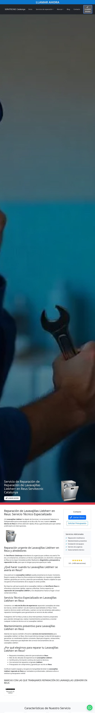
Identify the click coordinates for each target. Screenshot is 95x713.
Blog (68, 9)
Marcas (59, 9)
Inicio (30, 9)
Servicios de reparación (44, 9)
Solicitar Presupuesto (77, 523)
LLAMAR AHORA (13, 498)
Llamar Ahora (47, 2)
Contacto (77, 9)
